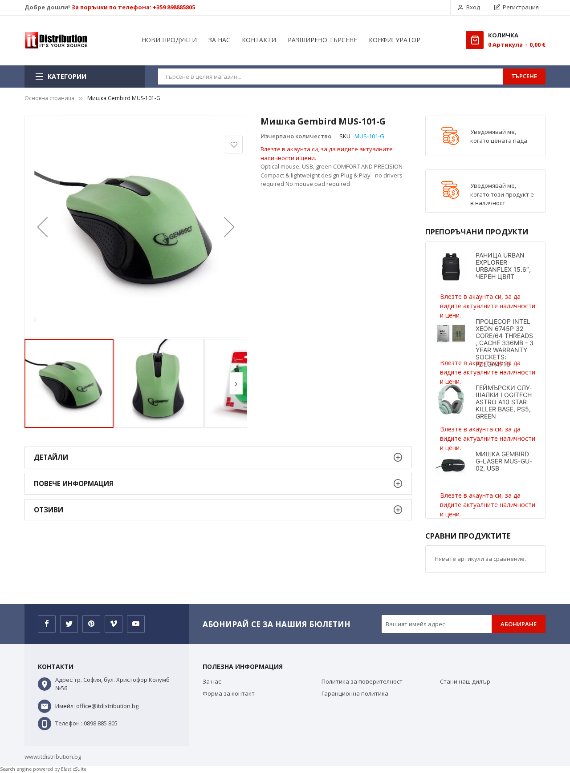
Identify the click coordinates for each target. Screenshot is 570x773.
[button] (42, 227)
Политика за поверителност (362, 681)
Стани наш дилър (465, 681)
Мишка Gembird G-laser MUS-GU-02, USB (504, 461)
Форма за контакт (229, 693)
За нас (212, 681)
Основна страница (49, 98)
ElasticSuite (73, 769)
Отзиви (48, 509)
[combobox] (330, 76)
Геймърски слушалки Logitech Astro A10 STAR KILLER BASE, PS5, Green (504, 402)
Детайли (51, 457)
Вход (473, 7)
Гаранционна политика (355, 693)
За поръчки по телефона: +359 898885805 (133, 7)
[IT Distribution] (56, 40)
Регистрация (521, 7)
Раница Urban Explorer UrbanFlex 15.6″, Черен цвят (503, 265)
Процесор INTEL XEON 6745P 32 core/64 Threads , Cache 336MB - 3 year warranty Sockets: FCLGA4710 (504, 343)
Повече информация (74, 483)
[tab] (218, 457)
